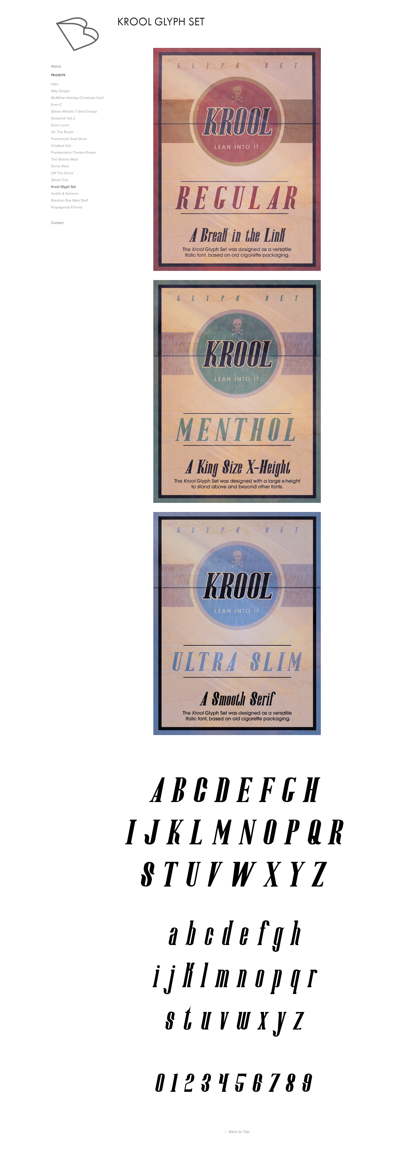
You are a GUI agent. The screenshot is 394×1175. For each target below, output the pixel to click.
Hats (54, 83)
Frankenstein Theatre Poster (73, 152)
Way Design (60, 90)
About (56, 66)
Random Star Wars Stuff (69, 200)
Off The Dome (62, 172)
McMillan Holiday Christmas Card (77, 97)
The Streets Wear (64, 159)
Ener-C (56, 104)
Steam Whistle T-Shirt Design (74, 111)
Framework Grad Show (69, 138)
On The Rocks (62, 131)
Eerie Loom (60, 124)
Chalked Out (61, 145)
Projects (58, 75)
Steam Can (59, 179)
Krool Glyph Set (63, 186)
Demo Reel (60, 166)
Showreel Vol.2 (63, 118)
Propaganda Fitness (66, 207)
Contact (57, 222)
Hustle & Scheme (64, 193)
